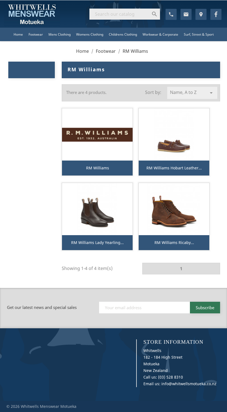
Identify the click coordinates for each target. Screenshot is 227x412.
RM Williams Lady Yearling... (97, 242)
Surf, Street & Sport (199, 34)
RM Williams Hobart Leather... (174, 167)
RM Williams (97, 167)
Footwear (36, 34)
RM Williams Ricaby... (174, 242)
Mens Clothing (59, 34)
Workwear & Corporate (160, 34)
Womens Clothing (89, 34)
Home (18, 34)
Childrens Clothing (123, 34)
